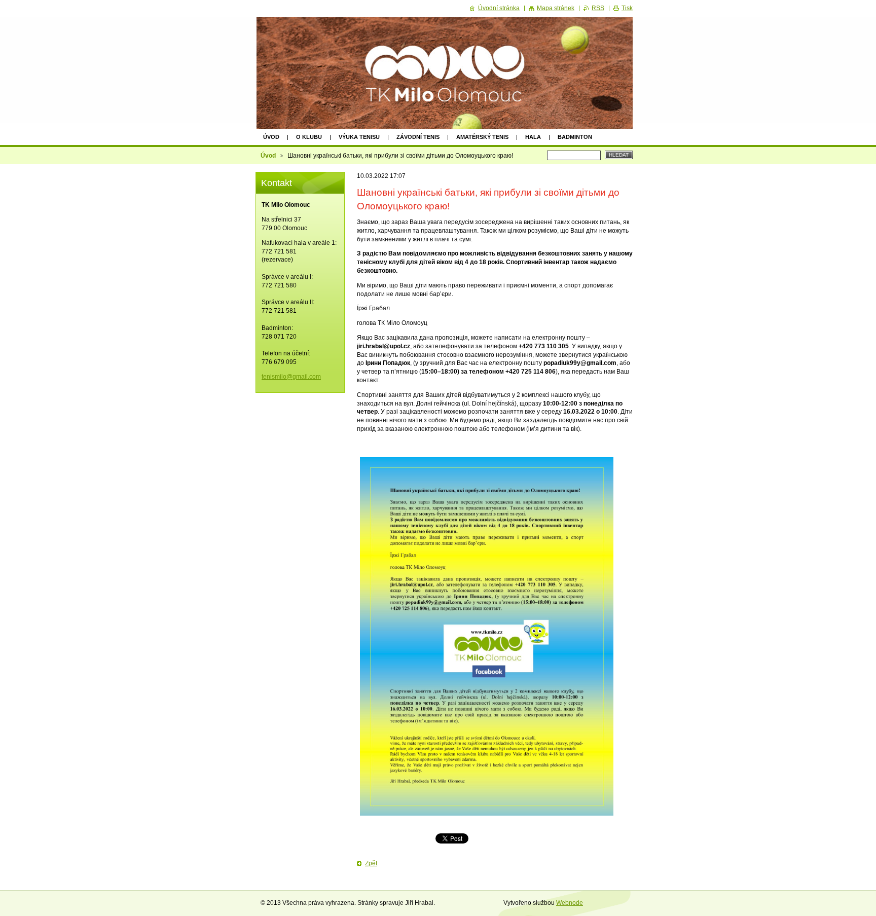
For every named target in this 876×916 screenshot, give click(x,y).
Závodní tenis (418, 137)
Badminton (575, 137)
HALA (533, 137)
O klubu (309, 137)
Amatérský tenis (482, 137)
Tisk (627, 8)
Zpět (371, 863)
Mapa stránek (555, 8)
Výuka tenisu (359, 137)
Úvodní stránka (499, 8)
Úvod (271, 137)
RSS (598, 8)
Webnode (569, 902)
